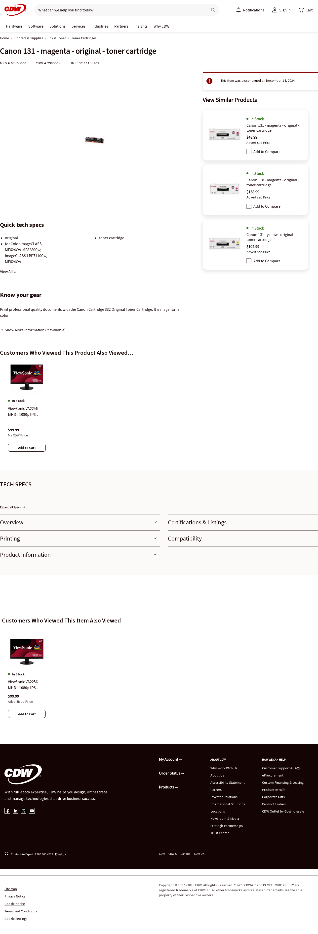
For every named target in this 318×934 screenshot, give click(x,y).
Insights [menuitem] (141, 26)
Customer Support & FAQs (281, 768)
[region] (159, 411)
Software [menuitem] (35, 26)
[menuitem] (238, 9)
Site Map (10, 889)
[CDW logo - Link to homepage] (13, 10)
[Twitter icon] (24, 811)
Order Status (170, 773)
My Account (169, 759)
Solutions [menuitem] (57, 26)
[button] (306, 10)
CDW (162, 854)
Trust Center (219, 833)
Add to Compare (266, 151)
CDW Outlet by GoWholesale (283, 811)
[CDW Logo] (13, 10)
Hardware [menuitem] (14, 26)
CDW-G (172, 854)
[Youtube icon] (32, 811)
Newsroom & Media (224, 818)
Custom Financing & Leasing (283, 782)
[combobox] (119, 10)
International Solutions (227, 804)
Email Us (60, 854)
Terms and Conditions (20, 911)
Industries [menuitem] (99, 26)
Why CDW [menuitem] (161, 26)
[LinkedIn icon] (15, 811)
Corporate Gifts (273, 797)
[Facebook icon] (7, 811)
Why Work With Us (223, 768)
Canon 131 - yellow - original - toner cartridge (270, 237)
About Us (217, 775)
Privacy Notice (14, 896)
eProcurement (272, 775)
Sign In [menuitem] (285, 9)
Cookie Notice (14, 903)
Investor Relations (224, 797)
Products (167, 786)
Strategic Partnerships (226, 825)
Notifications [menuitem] (253, 9)
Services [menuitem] (78, 26)
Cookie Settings (15, 918)
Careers (216, 789)
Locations (217, 811)
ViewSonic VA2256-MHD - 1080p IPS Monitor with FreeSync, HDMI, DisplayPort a (23, 685)
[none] (14, 26)
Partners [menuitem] (121, 26)
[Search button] (213, 10)
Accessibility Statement (227, 782)
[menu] (250, 10)
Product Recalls (273, 789)
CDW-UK (199, 854)
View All (6, 271)
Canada (185, 854)
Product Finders (274, 804)
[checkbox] (248, 151)
